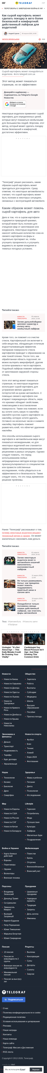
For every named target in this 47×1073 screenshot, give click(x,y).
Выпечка (31, 952)
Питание (31, 782)
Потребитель (33, 813)
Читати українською (10, 39)
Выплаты (31, 688)
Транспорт (9, 746)
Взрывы (7, 860)
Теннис (30, 748)
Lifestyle (29, 804)
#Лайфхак (12, 625)
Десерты (31, 965)
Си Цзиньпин (10, 903)
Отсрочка (31, 862)
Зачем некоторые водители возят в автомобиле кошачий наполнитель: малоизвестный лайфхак (28, 563)
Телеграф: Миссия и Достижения (18, 1048)
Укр (43, 3)
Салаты (30, 970)
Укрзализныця (10, 764)
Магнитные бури (34, 835)
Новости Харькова (12, 684)
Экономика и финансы (8, 735)
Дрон (6, 791)
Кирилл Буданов (11, 921)
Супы (29, 961)
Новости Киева (11, 679)
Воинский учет (33, 871)
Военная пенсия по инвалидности (13, 967)
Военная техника (12, 878)
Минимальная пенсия (10, 973)
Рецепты (29, 947)
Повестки (31, 854)
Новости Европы (12, 809)
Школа (30, 701)
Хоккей (30, 753)
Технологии (9, 778)
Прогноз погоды (34, 717)
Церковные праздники (32, 893)
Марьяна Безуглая (12, 934)
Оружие (7, 869)
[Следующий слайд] (44, 8)
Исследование (34, 795)
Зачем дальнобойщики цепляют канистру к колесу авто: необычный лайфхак (29, 325)
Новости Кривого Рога (12, 709)
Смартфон (9, 795)
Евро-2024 (32, 757)
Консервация (33, 956)
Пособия (31, 712)
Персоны (6, 886)
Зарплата (31, 679)
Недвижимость (11, 751)
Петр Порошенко (12, 925)
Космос (7, 782)
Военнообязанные (35, 867)
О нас (5, 1008)
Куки (22, 1069)
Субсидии (31, 692)
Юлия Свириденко (12, 938)
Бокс (29, 744)
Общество (30, 674)
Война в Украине (10, 848)
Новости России (11, 818)
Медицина (31, 697)
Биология (8, 786)
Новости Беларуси (12, 831)
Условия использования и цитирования (21, 1021)
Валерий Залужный (9, 915)
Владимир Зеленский (9, 893)
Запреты (31, 910)
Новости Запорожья (9, 702)
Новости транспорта (22, 317)
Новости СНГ (10, 822)
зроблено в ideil (9, 1065)
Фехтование (32, 761)
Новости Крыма (11, 719)
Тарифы (8, 755)
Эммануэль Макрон (9, 908)
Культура (31, 827)
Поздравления (34, 840)
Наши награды (10, 1030)
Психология (32, 791)
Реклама (7, 1026)
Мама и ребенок (34, 778)
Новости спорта (33, 734)
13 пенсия (8, 952)
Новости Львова (11, 697)
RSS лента (8, 1052)
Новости (6, 674)
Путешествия (33, 822)
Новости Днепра (11, 688)
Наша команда (10, 1039)
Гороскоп (31, 809)
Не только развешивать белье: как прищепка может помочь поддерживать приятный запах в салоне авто (29, 586)
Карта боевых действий (10, 855)
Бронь (30, 858)
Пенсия (5, 947)
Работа (30, 684)
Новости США (10, 813)
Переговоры (10, 865)
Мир (4, 804)
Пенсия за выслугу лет (12, 980)
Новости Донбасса (12, 715)
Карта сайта (8, 1043)
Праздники (30, 886)
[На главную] (23, 3)
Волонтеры (9, 873)
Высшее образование (33, 706)
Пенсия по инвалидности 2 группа (11, 958)
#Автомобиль (14, 622)
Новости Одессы (12, 692)
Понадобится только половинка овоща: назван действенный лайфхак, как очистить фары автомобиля (29, 608)
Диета (29, 786)
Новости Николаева (9, 724)
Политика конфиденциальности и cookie (21, 1013)
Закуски (30, 974)
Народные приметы (32, 899)
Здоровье (30, 772)
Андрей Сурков (14, 33)
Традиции (31, 905)
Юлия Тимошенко (12, 929)
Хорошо (35, 1070)
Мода (29, 818)
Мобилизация (32, 848)
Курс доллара (10, 759)
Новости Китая (11, 827)
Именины (31, 918)
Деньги (7, 742)
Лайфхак (31, 831)
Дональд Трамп (11, 898)
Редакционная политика (14, 1017)
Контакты (7, 1034)
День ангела (32, 914)
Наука (5, 772)
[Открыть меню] (4, 3)
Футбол (30, 740)
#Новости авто (30, 622)
